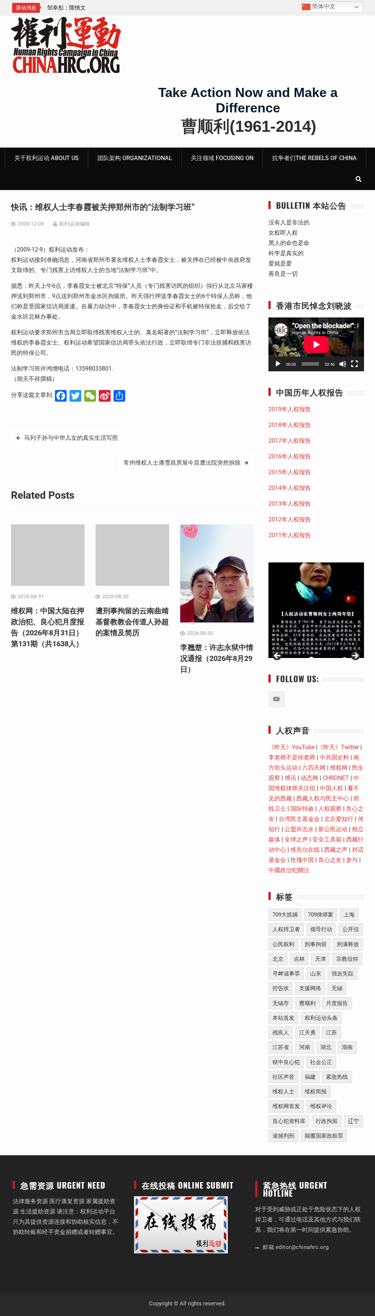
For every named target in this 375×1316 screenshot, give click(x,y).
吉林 (299, 959)
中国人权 (331, 788)
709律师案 (320, 914)
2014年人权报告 (289, 487)
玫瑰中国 (302, 859)
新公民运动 (333, 829)
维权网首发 (286, 1106)
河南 (304, 1047)
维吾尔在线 (305, 849)
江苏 (331, 1032)
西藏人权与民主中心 (322, 798)
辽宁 (353, 1121)
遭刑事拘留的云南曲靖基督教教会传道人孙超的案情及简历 (132, 621)
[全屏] (354, 364)
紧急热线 (337, 1077)
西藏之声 (336, 849)
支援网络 (310, 988)
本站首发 (283, 1018)
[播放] (278, 364)
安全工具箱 (327, 839)
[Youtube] (276, 699)
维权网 (339, 767)
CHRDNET (336, 777)
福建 (310, 1077)
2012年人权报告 (289, 519)
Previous (277, 656)
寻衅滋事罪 (286, 973)
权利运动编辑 (74, 224)
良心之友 (330, 859)
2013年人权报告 (289, 503)
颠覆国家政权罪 (324, 1136)
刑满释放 (348, 944)
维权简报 (316, 1091)
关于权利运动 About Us (46, 158)
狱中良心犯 (286, 1062)
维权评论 (321, 1106)
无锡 (336, 988)
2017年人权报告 (289, 440)
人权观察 (330, 808)
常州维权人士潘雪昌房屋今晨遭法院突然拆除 (182, 462)
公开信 (350, 929)
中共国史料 (334, 757)
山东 (315, 973)
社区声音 (283, 1077)
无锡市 (280, 1003)
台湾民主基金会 (299, 818)
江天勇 (307, 1032)
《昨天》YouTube (291, 747)
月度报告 (337, 1003)
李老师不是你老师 (291, 757)
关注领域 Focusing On (222, 158)
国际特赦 (302, 808)
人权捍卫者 (286, 929)
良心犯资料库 (288, 1121)
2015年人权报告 (289, 472)
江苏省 (280, 1047)
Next (354, 656)
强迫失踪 (342, 973)
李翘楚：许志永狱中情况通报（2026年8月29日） (216, 658)
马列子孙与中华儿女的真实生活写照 (71, 437)
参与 (352, 859)
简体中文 (323, 6)
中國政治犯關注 (288, 870)
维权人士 (283, 1091)
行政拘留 (327, 1121)
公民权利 (283, 944)
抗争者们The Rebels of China (314, 158)
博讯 (290, 777)
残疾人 (280, 1032)
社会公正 (321, 1062)
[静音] (342, 364)
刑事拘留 (316, 944)
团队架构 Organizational (134, 158)
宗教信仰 (347, 959)
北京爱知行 (338, 818)
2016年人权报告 (289, 456)
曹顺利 (307, 1003)
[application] (316, 344)
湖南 (347, 1047)
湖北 (325, 1047)
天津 (320, 959)
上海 (349, 914)
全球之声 (296, 839)
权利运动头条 (321, 1018)
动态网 (309, 777)
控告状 (280, 988)
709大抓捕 (285, 914)
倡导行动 (321, 929)
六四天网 (314, 767)
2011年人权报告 (289, 535)
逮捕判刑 (283, 1136)
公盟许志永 (299, 829)
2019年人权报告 (289, 409)
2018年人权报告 (289, 424)
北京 (277, 959)
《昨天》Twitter (338, 747)
